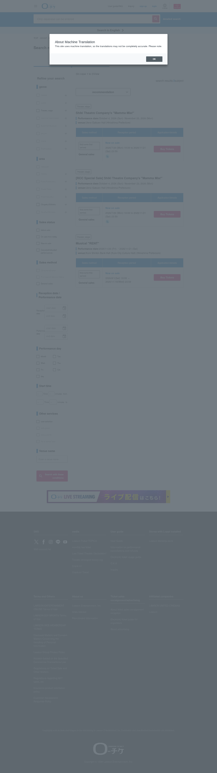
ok (154, 59)
